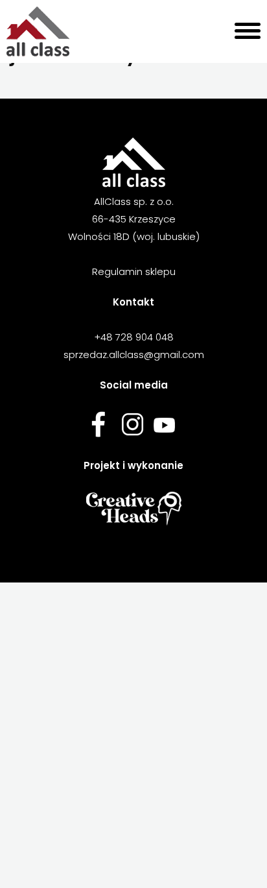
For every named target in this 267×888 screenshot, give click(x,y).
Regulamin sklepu (134, 271)
